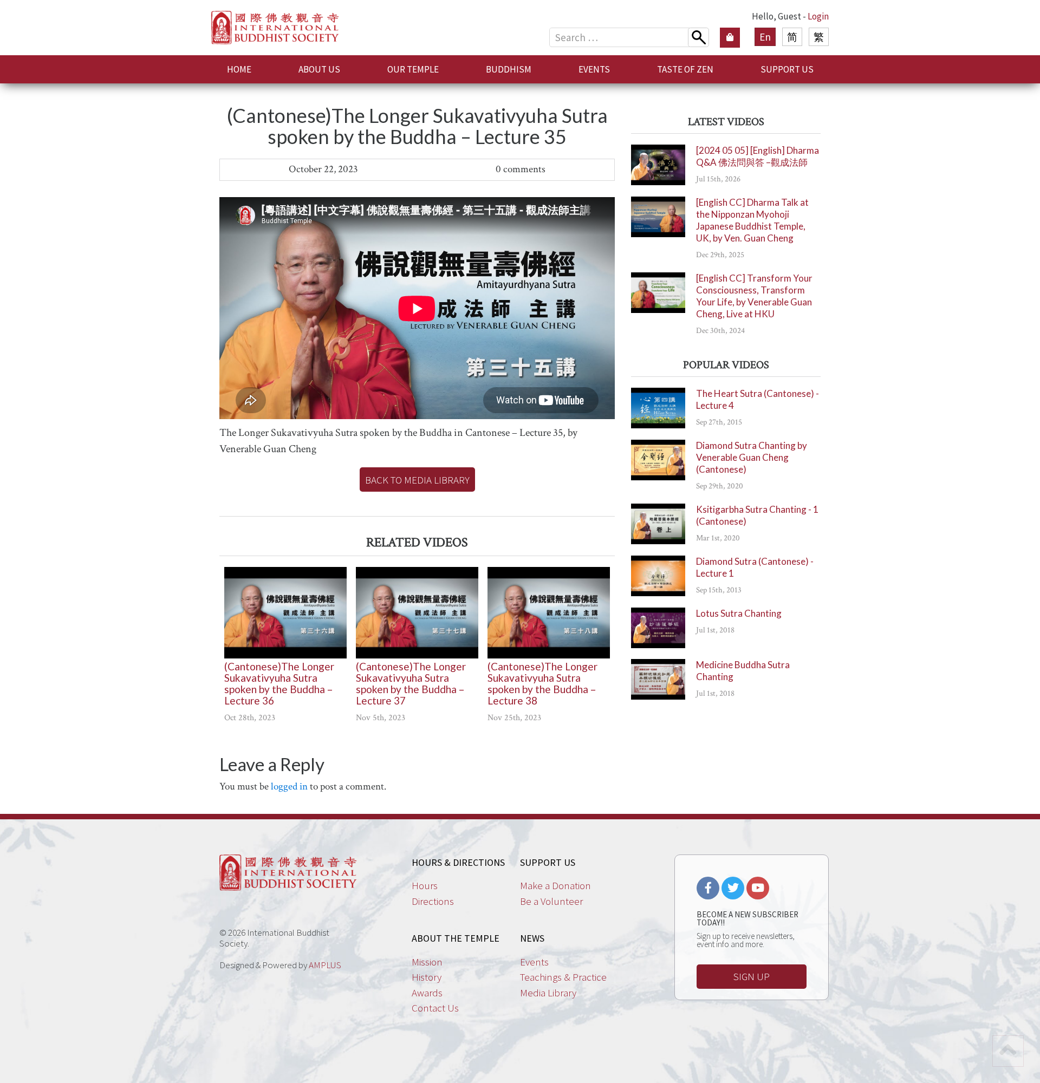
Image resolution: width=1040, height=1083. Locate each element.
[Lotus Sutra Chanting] (658, 628)
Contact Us (435, 1007)
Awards (427, 992)
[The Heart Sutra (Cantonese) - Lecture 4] (658, 408)
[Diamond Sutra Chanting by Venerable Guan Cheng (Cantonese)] (658, 460)
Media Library (548, 992)
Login (818, 16)
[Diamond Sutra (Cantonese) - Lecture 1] (658, 576)
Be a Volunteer (551, 901)
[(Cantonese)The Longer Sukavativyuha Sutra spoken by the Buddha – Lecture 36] (285, 613)
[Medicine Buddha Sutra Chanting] (658, 679)
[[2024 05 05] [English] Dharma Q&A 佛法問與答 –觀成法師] (658, 165)
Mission (427, 961)
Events (534, 961)
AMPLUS (325, 965)
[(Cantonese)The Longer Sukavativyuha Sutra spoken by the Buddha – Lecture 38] (548, 613)
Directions (433, 901)
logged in (289, 786)
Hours (425, 885)
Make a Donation (555, 885)
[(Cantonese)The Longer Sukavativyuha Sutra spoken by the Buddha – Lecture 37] (417, 613)
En (765, 36)
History (426, 976)
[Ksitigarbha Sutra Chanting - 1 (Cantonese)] (658, 524)
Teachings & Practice (563, 976)
